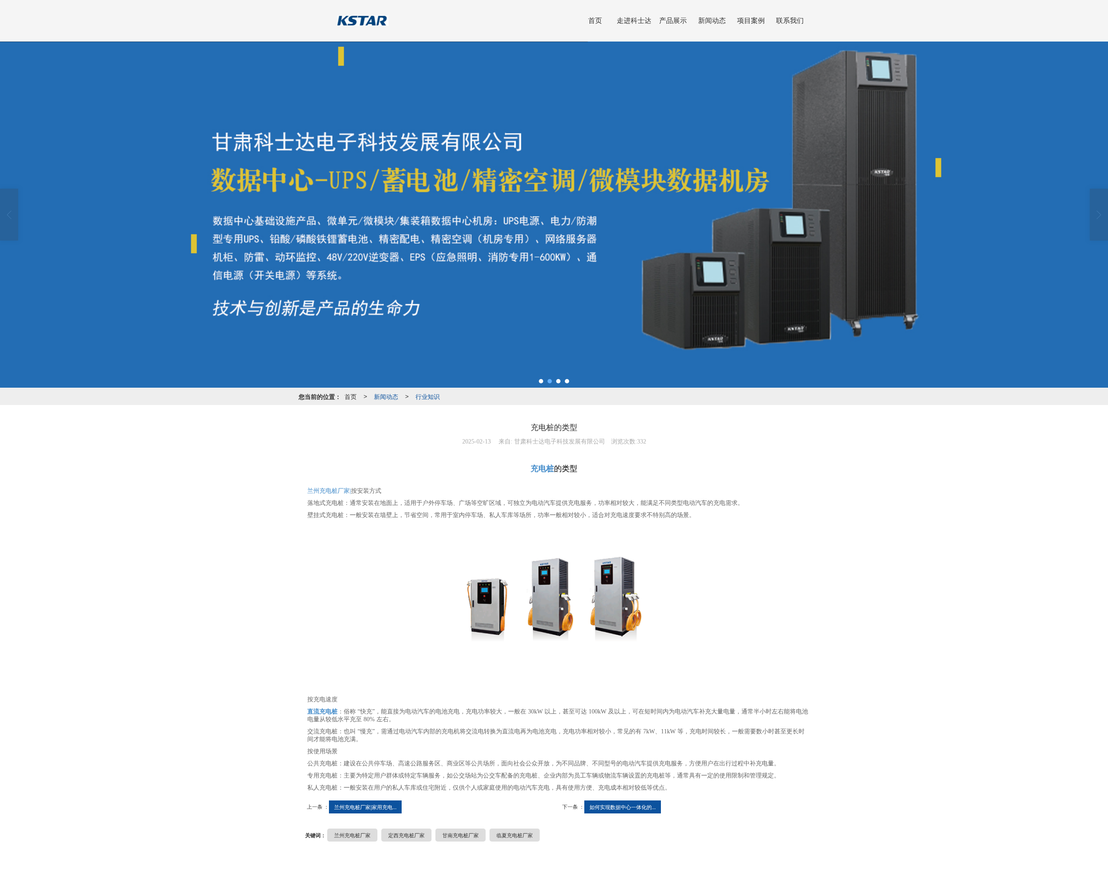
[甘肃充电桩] (554, 597)
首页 (595, 20)
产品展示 (673, 20)
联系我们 (790, 20)
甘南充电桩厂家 (460, 835)
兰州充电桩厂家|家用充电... (365, 806)
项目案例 (751, 20)
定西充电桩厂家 (406, 835)
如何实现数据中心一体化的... (622, 806)
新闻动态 (712, 20)
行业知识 (428, 396)
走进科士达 (634, 20)
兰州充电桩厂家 (352, 835)
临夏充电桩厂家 (514, 835)
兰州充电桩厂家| (329, 491)
